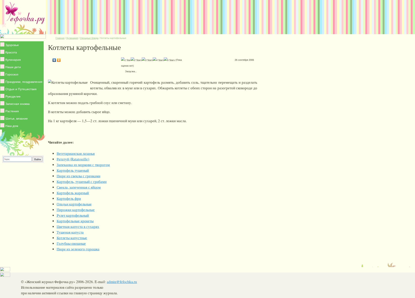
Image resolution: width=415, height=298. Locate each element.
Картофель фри (69, 198)
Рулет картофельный (73, 215)
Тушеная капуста (70, 232)
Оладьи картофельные (74, 204)
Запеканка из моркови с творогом (83, 164)
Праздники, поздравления (23, 81)
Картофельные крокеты (75, 220)
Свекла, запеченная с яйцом (79, 187)
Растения (12, 111)
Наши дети (13, 67)
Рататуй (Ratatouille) (73, 159)
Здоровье (12, 45)
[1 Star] (126, 60)
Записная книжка (17, 104)
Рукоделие (13, 96)
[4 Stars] (158, 60)
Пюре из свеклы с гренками (78, 175)
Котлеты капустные (72, 237)
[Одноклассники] (59, 59)
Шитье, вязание (16, 118)
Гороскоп (11, 74)
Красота (11, 52)
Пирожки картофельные (76, 209)
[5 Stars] (169, 60)
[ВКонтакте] (54, 59)
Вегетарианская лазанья (76, 153)
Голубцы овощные (71, 243)
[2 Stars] (136, 60)
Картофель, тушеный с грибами (82, 181)
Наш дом (11, 126)
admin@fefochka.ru (122, 281)
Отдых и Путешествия (21, 89)
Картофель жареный (73, 192)
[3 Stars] (147, 60)
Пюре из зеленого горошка (78, 249)
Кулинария (13, 59)
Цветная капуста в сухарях (78, 226)
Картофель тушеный (73, 170)
